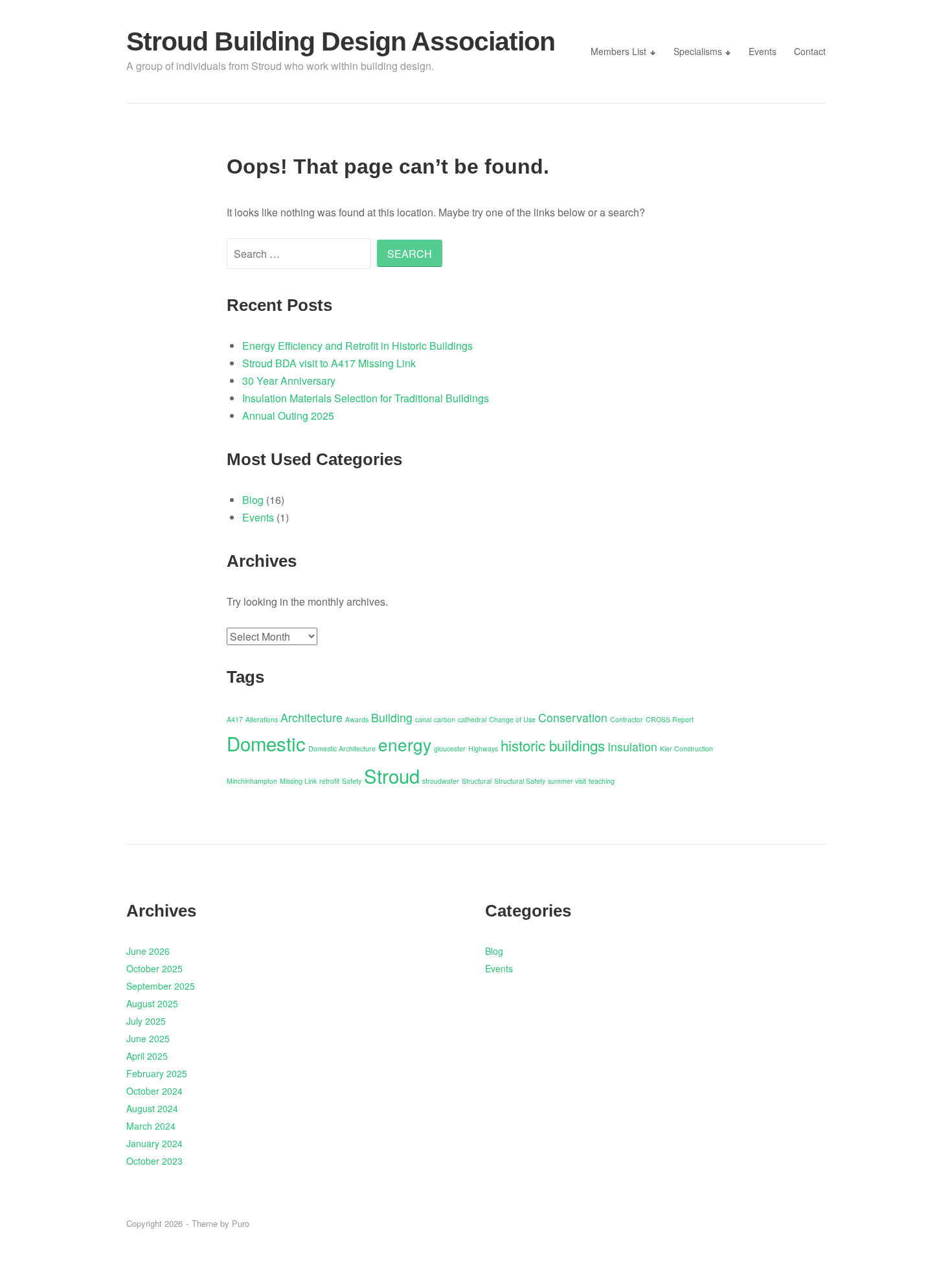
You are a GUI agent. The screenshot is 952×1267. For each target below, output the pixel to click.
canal (423, 719)
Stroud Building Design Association (340, 41)
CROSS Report (670, 719)
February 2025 (156, 1073)
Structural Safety (519, 781)
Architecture (311, 717)
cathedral (472, 719)
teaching (602, 781)
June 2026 (148, 950)
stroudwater (440, 781)
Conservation (572, 717)
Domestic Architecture (342, 748)
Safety (351, 781)
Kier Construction (686, 748)
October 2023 (154, 1160)
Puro (240, 1223)
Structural (477, 781)
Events (762, 51)
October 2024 (154, 1090)
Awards (356, 719)
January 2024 (154, 1143)
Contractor (626, 719)
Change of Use (512, 719)
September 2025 (160, 985)
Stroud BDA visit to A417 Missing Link (329, 363)
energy (404, 744)
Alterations (261, 719)
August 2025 (152, 1003)
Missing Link (298, 781)
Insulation (632, 746)
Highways (483, 748)
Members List (618, 51)
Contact (810, 51)
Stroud (392, 775)
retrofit (329, 781)
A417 (235, 719)
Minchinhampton (252, 781)
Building (392, 717)
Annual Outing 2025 (288, 415)
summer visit (567, 781)
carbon (444, 719)
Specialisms (698, 51)
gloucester (450, 748)
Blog (253, 499)
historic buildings (553, 745)
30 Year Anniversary (288, 380)
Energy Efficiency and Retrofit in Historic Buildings (357, 345)
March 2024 (151, 1125)
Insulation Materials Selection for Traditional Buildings (365, 398)
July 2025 (146, 1020)
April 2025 (147, 1055)
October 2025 (154, 968)
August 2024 (152, 1108)
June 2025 (148, 1038)
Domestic (266, 743)
